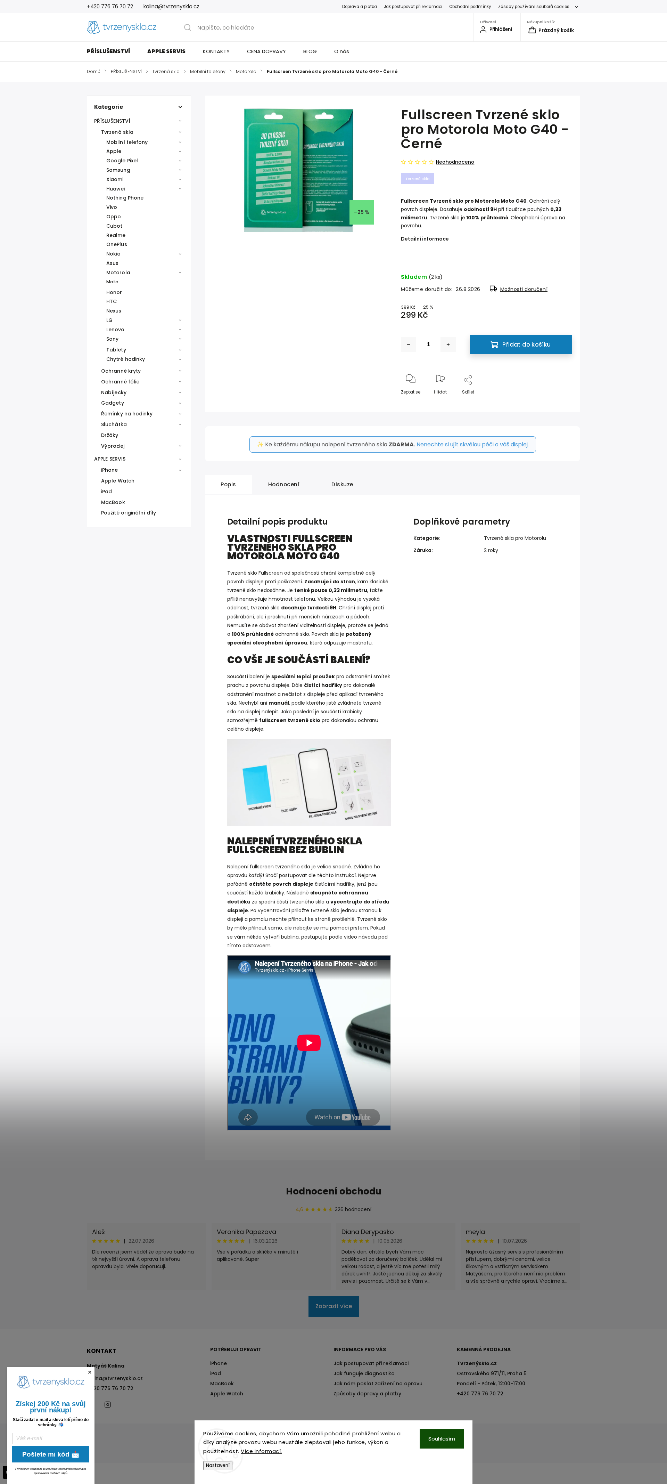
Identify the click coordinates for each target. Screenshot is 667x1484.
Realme (116, 235)
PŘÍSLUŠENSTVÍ (112, 120)
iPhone (109, 470)
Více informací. (261, 1451)
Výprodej (112, 446)
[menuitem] (113, 51)
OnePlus (116, 244)
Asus (112, 263)
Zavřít (559, 403)
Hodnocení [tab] (284, 484)
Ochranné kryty (121, 370)
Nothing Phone (124, 197)
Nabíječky (113, 392)
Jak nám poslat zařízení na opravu (378, 1383)
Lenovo (115, 329)
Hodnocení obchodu (333, 1191)
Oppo (113, 216)
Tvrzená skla (117, 132)
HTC (111, 301)
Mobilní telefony (127, 142)
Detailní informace (425, 238)
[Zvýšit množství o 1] (448, 344)
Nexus (114, 310)
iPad (106, 491)
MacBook (113, 502)
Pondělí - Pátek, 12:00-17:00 (491, 1383)
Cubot (114, 225)
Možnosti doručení (524, 289)
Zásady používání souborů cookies (533, 6)
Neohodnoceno (455, 162)
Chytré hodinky (125, 359)
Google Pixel (122, 160)
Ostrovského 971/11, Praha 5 (492, 1373)
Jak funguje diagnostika (364, 1373)
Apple (114, 151)
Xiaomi (115, 179)
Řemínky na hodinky (127, 413)
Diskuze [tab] (342, 484)
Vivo (111, 207)
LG (109, 320)
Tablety (116, 349)
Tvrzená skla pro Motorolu (515, 538)
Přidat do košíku (526, 344)
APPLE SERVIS (109, 458)
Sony (112, 338)
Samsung (118, 170)
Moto (112, 282)
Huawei (115, 188)
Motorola (118, 272)
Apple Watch (117, 480)
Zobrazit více (333, 1306)
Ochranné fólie (120, 381)
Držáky (109, 435)
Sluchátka (114, 424)
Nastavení (218, 1465)
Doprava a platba (359, 6)
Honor (114, 292)
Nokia (113, 253)
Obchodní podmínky (470, 6)
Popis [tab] (228, 484)
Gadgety (112, 402)
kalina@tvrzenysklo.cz (115, 1378)
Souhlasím (441, 1438)
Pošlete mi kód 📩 (51, 1454)
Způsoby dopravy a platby (367, 1393)
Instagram (107, 1404)
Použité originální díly (128, 512)
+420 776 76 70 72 (110, 1388)
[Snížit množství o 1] (408, 344)
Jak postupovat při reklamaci (413, 6)
